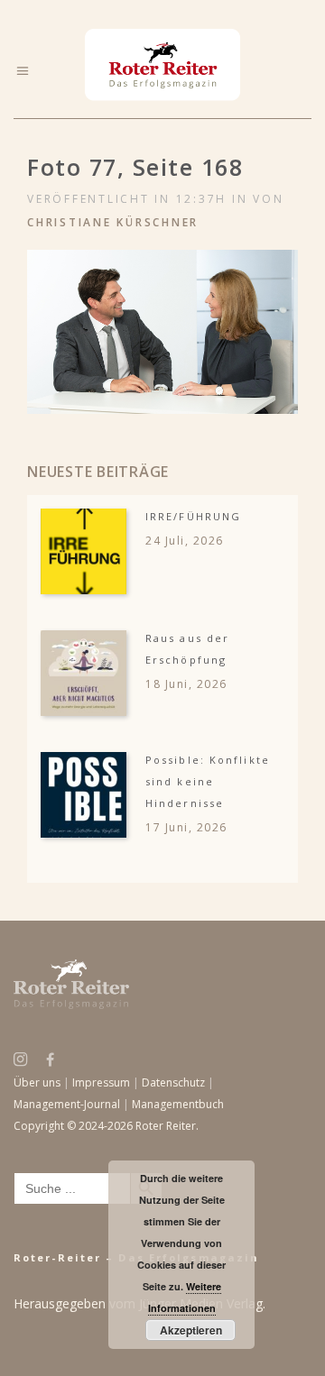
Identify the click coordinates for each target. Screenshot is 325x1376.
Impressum (101, 1082)
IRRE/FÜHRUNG (193, 516)
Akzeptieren (191, 1330)
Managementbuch (178, 1104)
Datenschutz (173, 1082)
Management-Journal (67, 1104)
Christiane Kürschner (113, 222)
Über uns (37, 1082)
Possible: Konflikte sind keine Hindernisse (207, 781)
